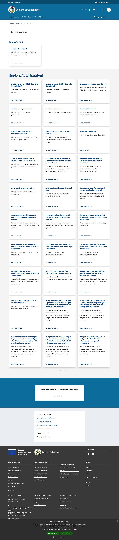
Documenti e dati (13, 486)
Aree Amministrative (14, 471)
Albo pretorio (64, 499)
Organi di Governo (13, 467)
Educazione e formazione (67, 465)
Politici (10, 480)
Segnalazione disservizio (41, 499)
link (76, 529)
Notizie (88, 467)
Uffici (9, 474)
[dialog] (59, 529)
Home (12, 23)
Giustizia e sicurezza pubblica (68, 468)
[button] (59, 537)
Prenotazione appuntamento (42, 495)
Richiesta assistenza (40, 505)
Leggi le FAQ (37, 502)
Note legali (63, 505)
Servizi (18, 23)
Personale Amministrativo (16, 483)
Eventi (87, 485)
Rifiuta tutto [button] (66, 533)
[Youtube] (93, 9)
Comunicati (89, 471)
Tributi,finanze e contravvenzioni (69, 471)
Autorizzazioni (64, 477)
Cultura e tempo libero (40, 471)
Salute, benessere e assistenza (69, 474)
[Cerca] (109, 10)
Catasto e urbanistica (40, 477)
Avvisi (87, 474)
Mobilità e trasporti (39, 480)
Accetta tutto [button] (52, 533)
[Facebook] (89, 9)
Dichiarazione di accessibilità (68, 508)
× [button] (117, 521)
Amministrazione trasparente (68, 495)
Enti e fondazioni (13, 477)
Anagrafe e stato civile (40, 467)
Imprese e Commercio (40, 474)
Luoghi (88, 482)
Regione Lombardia (14, 2)
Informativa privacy (65, 502)
